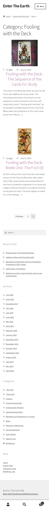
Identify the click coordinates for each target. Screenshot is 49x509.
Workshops (10, 443)
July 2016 (9, 308)
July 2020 (9, 295)
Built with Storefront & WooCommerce (20, 494)
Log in (5, 462)
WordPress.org (9, 471)
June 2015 (10, 317)
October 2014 (11, 348)
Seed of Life (11, 439)
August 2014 (11, 357)
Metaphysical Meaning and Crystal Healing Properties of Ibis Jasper (23, 263)
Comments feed (9, 468)
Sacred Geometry (13, 430)
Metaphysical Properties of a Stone (20, 416)
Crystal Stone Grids (14, 403)
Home (8, 16)
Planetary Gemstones (15, 425)
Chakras (9, 399)
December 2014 (12, 339)
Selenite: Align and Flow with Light (20, 257)
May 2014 (9, 366)
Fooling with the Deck (21, 16)
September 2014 (12, 353)
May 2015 (9, 321)
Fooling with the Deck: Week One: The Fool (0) (24, 165)
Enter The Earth (16, 6)
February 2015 (11, 330)
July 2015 (9, 313)
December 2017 (12, 304)
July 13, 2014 (25, 69)
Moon (8, 421)
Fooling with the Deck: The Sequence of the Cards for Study (24, 79)
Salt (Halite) (11, 434)
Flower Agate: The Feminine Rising (20, 253)
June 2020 (10, 299)
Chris (11, 70)
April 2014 (10, 371)
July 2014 (9, 362)
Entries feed (8, 465)
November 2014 (12, 344)
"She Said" (10, 394)
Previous (19, 216)
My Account (8, 504)
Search (24, 504)
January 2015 (11, 335)
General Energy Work (14, 412)
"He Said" (10, 390)
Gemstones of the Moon (15, 269)
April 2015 (10, 326)
